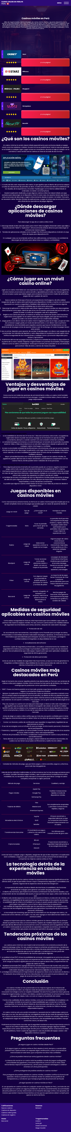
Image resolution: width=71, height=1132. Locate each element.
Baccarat (4, 1121)
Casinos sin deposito (8, 1110)
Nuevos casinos (6, 1108)
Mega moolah (40, 1128)
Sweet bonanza (41, 1126)
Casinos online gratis (8, 1113)
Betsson (38, 1108)
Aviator (38, 1121)
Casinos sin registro (8, 1115)
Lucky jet (39, 1123)
